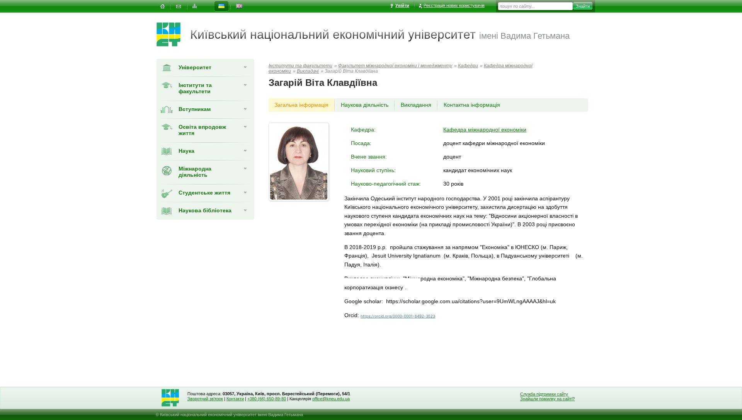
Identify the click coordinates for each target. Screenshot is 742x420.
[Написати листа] (178, 6)
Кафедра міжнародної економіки (484, 129)
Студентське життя (204, 193)
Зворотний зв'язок (205, 398)
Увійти (402, 5)
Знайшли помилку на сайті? (547, 398)
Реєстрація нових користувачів (454, 5)
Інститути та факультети (195, 88)
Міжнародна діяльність (195, 172)
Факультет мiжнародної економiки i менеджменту (395, 65)
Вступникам (195, 109)
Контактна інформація (472, 105)
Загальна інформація (301, 105)
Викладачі (308, 71)
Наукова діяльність (364, 105)
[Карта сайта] (195, 6)
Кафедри (468, 65)
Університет (195, 67)
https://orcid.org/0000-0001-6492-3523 (398, 316)
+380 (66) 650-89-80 (266, 398)
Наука (186, 151)
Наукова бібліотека (205, 210)
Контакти (235, 398)
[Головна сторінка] (173, 34)
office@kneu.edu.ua (331, 398)
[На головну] (162, 6)
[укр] (221, 6)
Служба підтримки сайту (544, 394)
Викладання (416, 105)
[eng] (239, 6)
